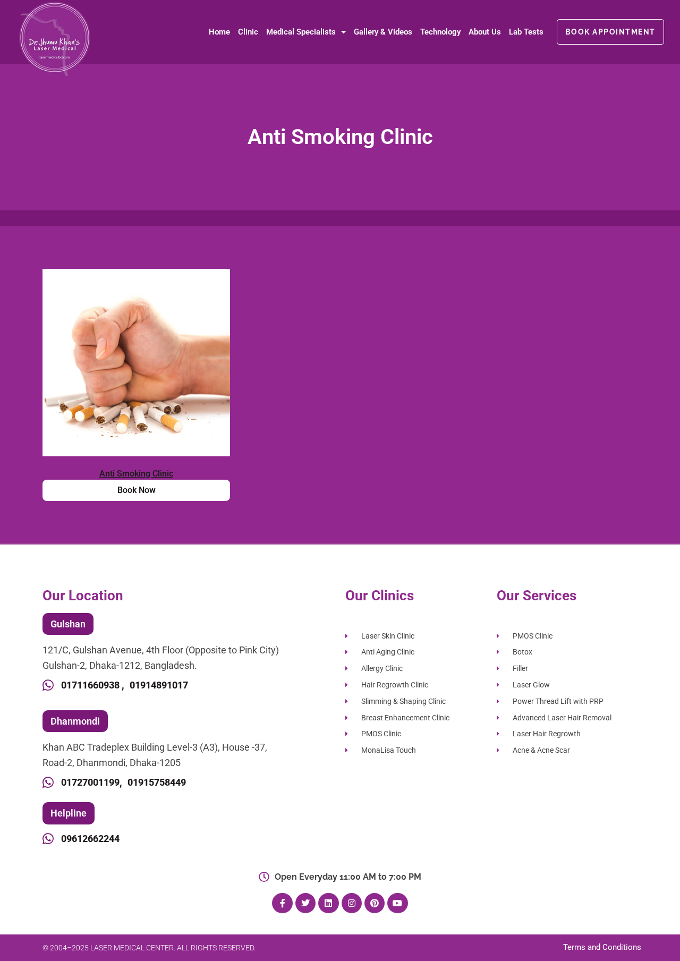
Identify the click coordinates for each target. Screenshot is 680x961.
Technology (440, 32)
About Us (485, 32)
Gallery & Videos (383, 32)
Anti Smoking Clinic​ (136, 474)
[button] (68, 624)
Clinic (248, 32)
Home (219, 32)
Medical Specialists (301, 32)
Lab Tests (526, 32)
